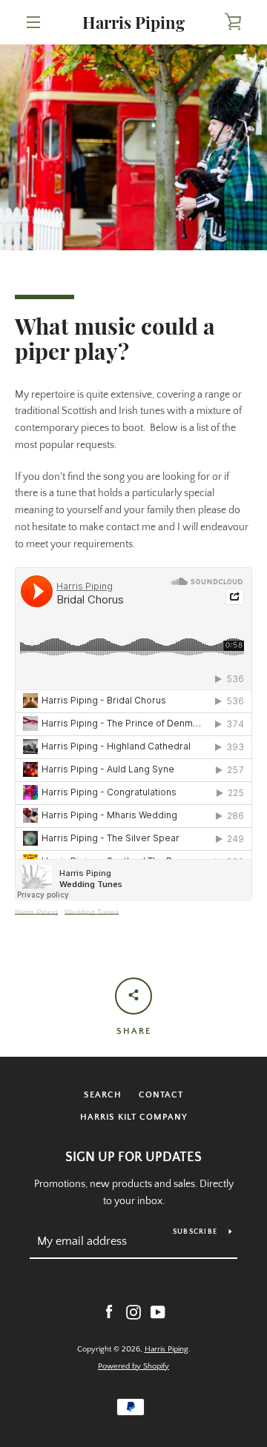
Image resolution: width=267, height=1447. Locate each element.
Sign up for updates (133, 1157)
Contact (161, 1095)
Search (103, 1095)
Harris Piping (133, 22)
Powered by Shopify (133, 1366)
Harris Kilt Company (134, 1117)
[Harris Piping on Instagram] (133, 1311)
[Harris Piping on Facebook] (109, 1311)
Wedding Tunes (92, 912)
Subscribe (195, 1232)
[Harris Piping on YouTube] (158, 1311)
